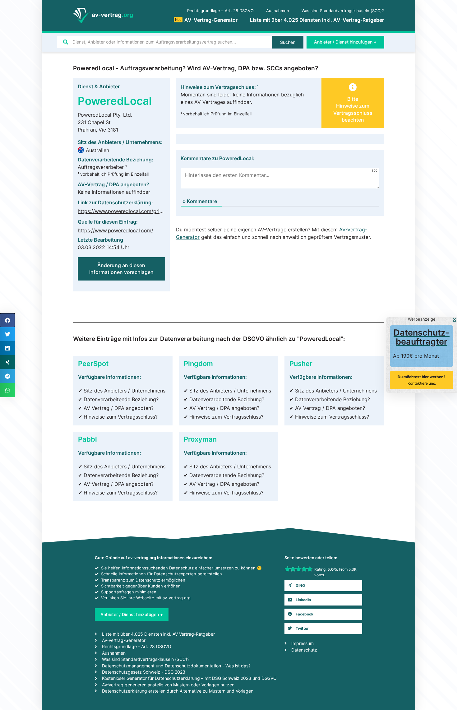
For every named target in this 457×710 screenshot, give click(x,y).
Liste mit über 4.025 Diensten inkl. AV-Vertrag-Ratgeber (317, 20)
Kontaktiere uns (421, 383)
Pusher (300, 363)
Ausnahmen (277, 10)
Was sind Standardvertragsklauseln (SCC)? (343, 10)
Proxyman (200, 439)
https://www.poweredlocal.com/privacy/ (125, 211)
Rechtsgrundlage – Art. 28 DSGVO (220, 10)
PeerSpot (93, 363)
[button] (323, 585)
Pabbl (87, 439)
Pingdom (198, 363)
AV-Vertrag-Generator (206, 20)
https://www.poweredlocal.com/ (115, 230)
